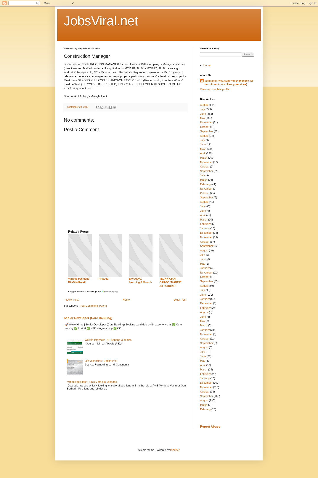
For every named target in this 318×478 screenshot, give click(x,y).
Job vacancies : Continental (101, 360)
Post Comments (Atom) (93, 305)
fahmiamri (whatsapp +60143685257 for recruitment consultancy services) (228, 82)
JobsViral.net (101, 21)
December (206, 232)
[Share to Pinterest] (114, 107)
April (203, 153)
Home (126, 299)
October (204, 127)
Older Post (180, 299)
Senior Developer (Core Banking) (88, 318)
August (204, 104)
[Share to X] (106, 107)
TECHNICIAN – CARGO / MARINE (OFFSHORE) (170, 282)
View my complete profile (215, 89)
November (206, 122)
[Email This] (98, 107)
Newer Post (72, 299)
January (205, 228)
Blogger (174, 450)
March (203, 157)
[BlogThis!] (102, 107)
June (203, 113)
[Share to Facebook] (110, 107)
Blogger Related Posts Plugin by (84, 291)
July (202, 109)
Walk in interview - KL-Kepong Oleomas (108, 339)
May (202, 118)
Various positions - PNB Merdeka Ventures (92, 381)
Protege (103, 278)
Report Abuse (210, 426)
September (206, 131)
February (205, 184)
